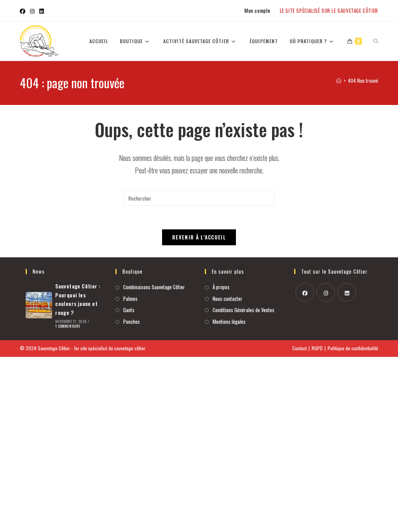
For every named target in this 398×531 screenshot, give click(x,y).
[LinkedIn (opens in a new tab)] (41, 11)
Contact (299, 348)
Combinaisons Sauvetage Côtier (154, 287)
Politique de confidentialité (353, 348)
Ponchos (131, 321)
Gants (128, 310)
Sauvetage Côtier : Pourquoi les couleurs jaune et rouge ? (77, 299)
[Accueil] (338, 80)
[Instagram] (325, 292)
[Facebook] (304, 292)
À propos (221, 287)
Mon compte (257, 10)
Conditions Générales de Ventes (243, 310)
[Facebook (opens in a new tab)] (24, 11)
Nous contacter (228, 298)
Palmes (130, 298)
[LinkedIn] (346, 292)
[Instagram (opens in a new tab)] (32, 11)
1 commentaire (67, 326)
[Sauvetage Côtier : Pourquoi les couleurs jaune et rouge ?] (39, 305)
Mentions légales (229, 321)
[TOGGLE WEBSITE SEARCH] (376, 41)
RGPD (317, 348)
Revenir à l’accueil (199, 237)
